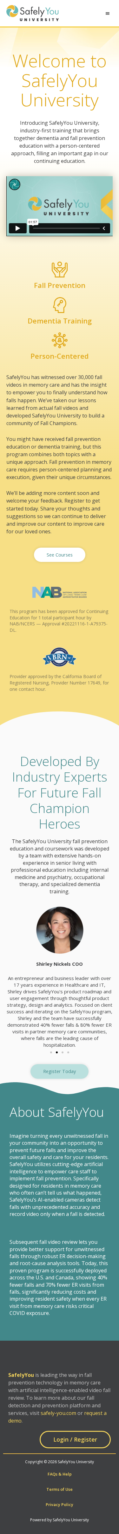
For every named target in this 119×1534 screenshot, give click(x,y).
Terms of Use (59, 1489)
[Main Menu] (107, 13)
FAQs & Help (60, 1474)
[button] (59, 555)
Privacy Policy (59, 1504)
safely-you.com (58, 1413)
